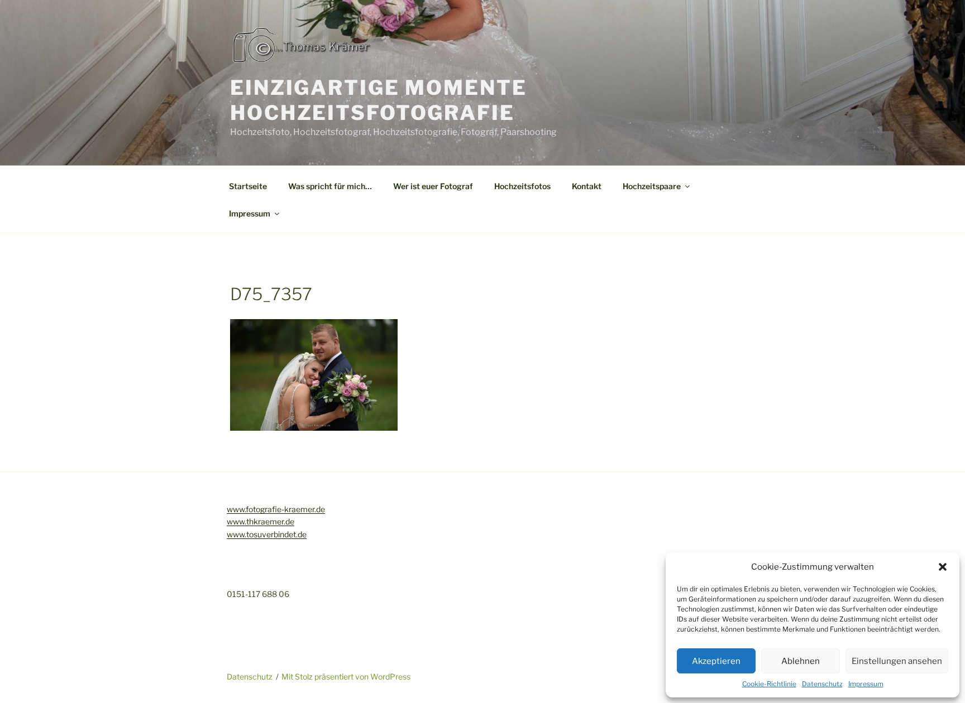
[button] (942, 566)
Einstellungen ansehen (897, 661)
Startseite (248, 186)
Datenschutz (822, 684)
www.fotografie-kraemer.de (276, 509)
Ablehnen (800, 661)
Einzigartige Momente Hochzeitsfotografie (378, 100)
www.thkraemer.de (260, 521)
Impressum (865, 684)
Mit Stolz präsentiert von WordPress (345, 676)
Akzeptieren (716, 661)
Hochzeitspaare (652, 186)
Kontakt (586, 186)
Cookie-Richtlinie (769, 684)
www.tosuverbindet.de (267, 534)
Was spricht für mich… (330, 186)
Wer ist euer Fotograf (433, 186)
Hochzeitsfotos (522, 186)
